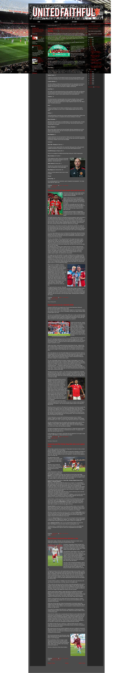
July (92, 46)
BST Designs (97, 86)
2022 (91, 71)
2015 (91, 83)
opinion (56, 438)
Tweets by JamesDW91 (93, 28)
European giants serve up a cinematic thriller (61, 305)
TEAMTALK (34, 73)
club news (53, 659)
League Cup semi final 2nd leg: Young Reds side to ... (96, 63)
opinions (56, 298)
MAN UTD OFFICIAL (36, 45)
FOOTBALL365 (35, 28)
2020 (91, 75)
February (93, 49)
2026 (91, 39)
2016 (91, 82)
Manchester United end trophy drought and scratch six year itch (66, 190)
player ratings (53, 186)
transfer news (58, 659)
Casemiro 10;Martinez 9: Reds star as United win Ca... (96, 52)
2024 (91, 43)
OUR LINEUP (74, 22)
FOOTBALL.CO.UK (36, 57)
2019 (91, 76)
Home (66, 663)
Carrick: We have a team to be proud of (40, 48)
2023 (91, 44)
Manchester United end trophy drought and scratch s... (95, 56)
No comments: (66, 185)
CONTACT (93, 22)
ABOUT (56, 22)
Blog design (90, 86)
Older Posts (82, 663)
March (92, 48)
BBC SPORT (35, 35)
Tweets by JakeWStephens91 (94, 26)
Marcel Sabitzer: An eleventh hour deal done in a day (63, 538)
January (92, 69)
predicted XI (53, 534)
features (52, 298)
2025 (91, 41)
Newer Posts (51, 663)
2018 (91, 78)
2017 (91, 80)
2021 (91, 73)
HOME (39, 22)
